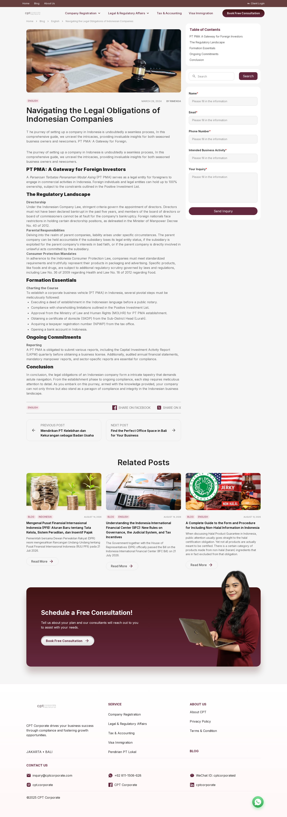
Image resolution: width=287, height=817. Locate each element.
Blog (36, 3)
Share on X (172, 408)
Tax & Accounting (169, 13)
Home (25, 3)
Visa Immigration (201, 13)
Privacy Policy (200, 721)
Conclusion (197, 59)
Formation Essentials (202, 48)
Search (248, 76)
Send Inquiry (223, 211)
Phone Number (200, 131)
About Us (49, 3)
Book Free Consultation (243, 13)
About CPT (198, 712)
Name (193, 93)
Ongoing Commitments (204, 54)
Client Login (258, 3)
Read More (39, 561)
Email (193, 112)
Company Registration (80, 13)
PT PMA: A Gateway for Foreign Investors (216, 36)
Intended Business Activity (208, 150)
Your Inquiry (198, 169)
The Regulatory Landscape (207, 42)
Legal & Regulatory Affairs (126, 13)
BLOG (194, 751)
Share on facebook (135, 408)
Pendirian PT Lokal (122, 752)
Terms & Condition (203, 731)
